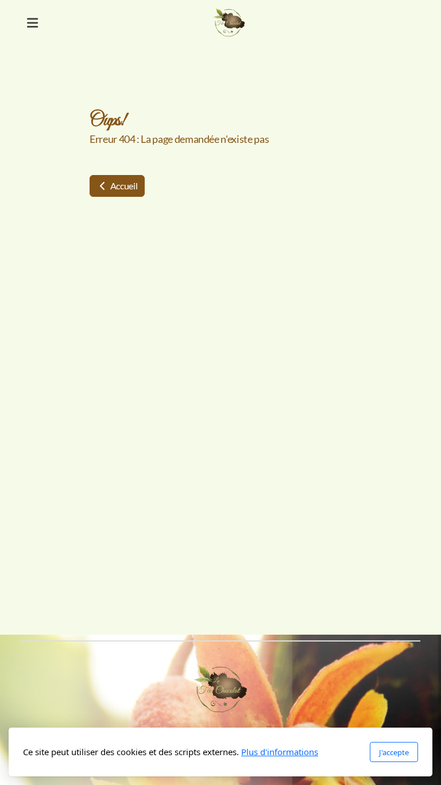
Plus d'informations (279, 751)
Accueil (123, 185)
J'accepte (394, 752)
